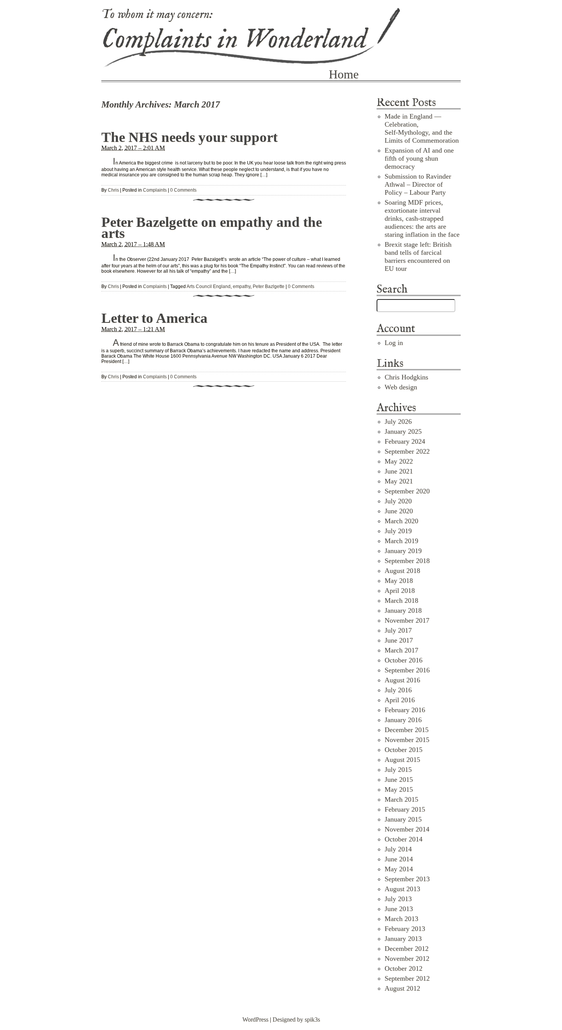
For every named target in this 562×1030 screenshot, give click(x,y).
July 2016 (398, 690)
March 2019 (401, 541)
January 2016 (403, 720)
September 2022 (407, 451)
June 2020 (399, 511)
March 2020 (401, 521)
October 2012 (403, 968)
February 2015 (405, 809)
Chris (113, 190)
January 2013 (403, 938)
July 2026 (398, 421)
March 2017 (401, 650)
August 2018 (402, 570)
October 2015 (403, 749)
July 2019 (398, 531)
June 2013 (399, 909)
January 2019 (403, 551)
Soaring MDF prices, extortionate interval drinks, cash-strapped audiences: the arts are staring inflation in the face (422, 218)
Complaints (155, 190)
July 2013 (398, 899)
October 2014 (403, 839)
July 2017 (398, 630)
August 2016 (402, 680)
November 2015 (407, 740)
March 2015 (401, 799)
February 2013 (405, 928)
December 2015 (407, 730)
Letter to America (154, 318)
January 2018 (403, 610)
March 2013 (401, 919)
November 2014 (407, 829)
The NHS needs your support (189, 137)
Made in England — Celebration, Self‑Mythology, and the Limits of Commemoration (422, 128)
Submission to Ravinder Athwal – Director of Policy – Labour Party (418, 184)
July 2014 (398, 849)
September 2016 (407, 670)
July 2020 (398, 501)
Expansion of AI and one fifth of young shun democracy (419, 158)
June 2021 (399, 471)
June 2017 (399, 640)
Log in (394, 343)
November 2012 (407, 958)
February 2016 (405, 710)
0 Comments (183, 190)
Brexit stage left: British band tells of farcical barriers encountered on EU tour (418, 256)
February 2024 (405, 441)
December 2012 (407, 948)
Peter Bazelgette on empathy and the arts (211, 227)
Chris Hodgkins (406, 377)
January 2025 (403, 431)
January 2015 (403, 819)
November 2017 (407, 620)
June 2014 (399, 859)
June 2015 (399, 779)
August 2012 (402, 988)
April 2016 (400, 700)
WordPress (255, 1019)
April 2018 (400, 590)
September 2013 (407, 879)
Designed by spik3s (296, 1019)
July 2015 (398, 769)
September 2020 (407, 491)
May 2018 (399, 580)
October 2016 (403, 660)
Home (344, 74)
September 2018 (407, 561)
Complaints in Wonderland (234, 40)
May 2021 (399, 481)
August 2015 (402, 759)
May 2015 (399, 789)
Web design (401, 387)
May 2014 (399, 869)
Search (392, 290)
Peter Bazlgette (268, 286)
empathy (241, 286)
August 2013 (402, 889)
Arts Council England (209, 286)
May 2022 (399, 461)
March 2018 (401, 600)
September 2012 (407, 978)
